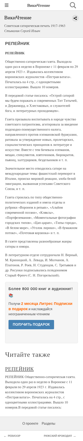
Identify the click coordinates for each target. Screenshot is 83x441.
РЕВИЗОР (14, 435)
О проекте (30, 423)
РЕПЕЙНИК (19, 368)
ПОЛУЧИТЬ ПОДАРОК (31, 324)
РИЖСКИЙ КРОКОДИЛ (58, 435)
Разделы (48, 423)
